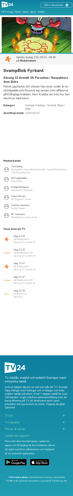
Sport (33, 11)
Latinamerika (59, 477)
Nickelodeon (28, 60)
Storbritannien (36, 477)
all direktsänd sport (41, 400)
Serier (26, 11)
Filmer (18, 11)
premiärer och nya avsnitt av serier (25, 404)
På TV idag (7, 11)
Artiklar (41, 11)
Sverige (47, 477)
